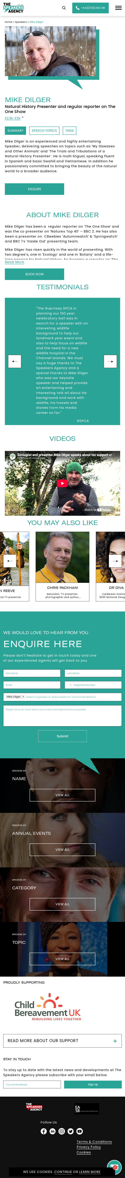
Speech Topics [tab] (44, 130)
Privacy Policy (89, 1147)
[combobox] (68, 685)
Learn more (90, 1172)
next (110, 361)
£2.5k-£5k (13, 118)
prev (14, 361)
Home (8, 22)
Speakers (21, 22)
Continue (63, 1172)
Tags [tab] (69, 130)
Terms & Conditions (94, 1141)
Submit (62, 736)
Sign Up (93, 1084)
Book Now (34, 274)
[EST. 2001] (13, 13)
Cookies (84, 1152)
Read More (14, 262)
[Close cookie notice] (115, 1167)
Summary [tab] (15, 130)
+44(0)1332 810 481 (93, 8)
